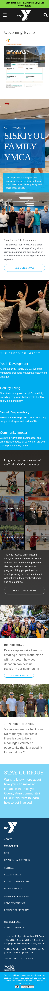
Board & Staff (12, 875)
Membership (11, 846)
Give (6, 853)
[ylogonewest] (24, 11)
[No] (45, 981)
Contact (9, 868)
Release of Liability (16, 910)
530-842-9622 (29, 953)
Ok (17, 987)
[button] (7, 63)
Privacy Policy (13, 888)
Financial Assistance (17, 860)
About (8, 839)
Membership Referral (17, 896)
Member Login (12, 922)
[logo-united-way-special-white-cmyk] (9, 968)
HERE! (28, 5)
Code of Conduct (14, 903)
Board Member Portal (17, 881)
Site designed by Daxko (18, 958)
